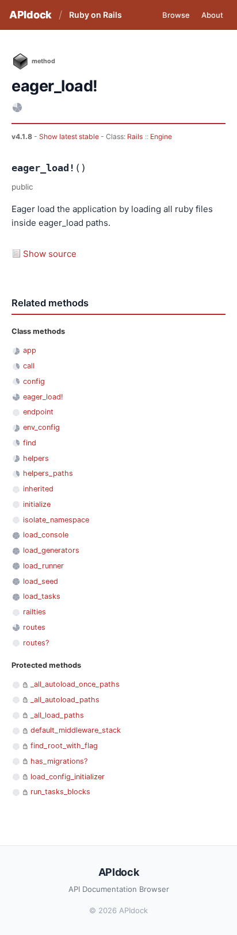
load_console (45, 534)
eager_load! (43, 397)
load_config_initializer (67, 776)
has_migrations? (58, 761)
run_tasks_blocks (60, 791)
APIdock (30, 15)
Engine (161, 136)
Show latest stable (70, 136)
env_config (41, 427)
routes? (36, 642)
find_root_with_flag (64, 745)
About (212, 15)
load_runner (43, 565)
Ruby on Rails (95, 15)
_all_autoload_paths (65, 699)
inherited (38, 488)
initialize (37, 504)
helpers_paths (48, 473)
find (29, 442)
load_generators (51, 550)
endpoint (38, 411)
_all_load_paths (57, 715)
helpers (36, 458)
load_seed (40, 581)
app (29, 350)
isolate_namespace (56, 519)
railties (34, 611)
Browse (176, 15)
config (34, 381)
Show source (50, 253)
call (29, 365)
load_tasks (41, 596)
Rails (135, 136)
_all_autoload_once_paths (75, 684)
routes (34, 627)
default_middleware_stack (75, 730)
